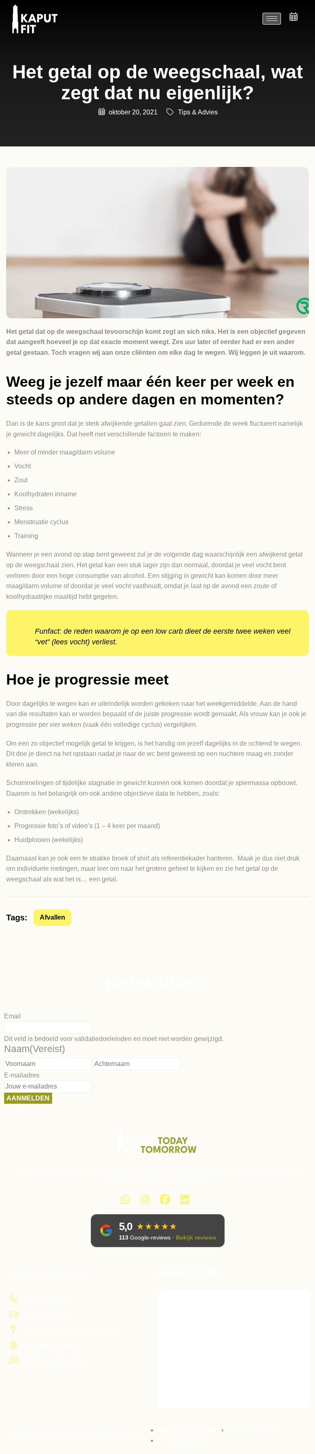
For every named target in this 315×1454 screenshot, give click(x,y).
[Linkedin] (185, 1201)
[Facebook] (165, 1201)
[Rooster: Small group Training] (293, 16)
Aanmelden (28, 1098)
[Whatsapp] (125, 1201)
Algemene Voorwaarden (193, 1430)
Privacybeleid (256, 1430)
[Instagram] (145, 1201)
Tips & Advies (198, 112)
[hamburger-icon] (271, 19)
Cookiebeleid (185, 1440)
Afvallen (52, 917)
